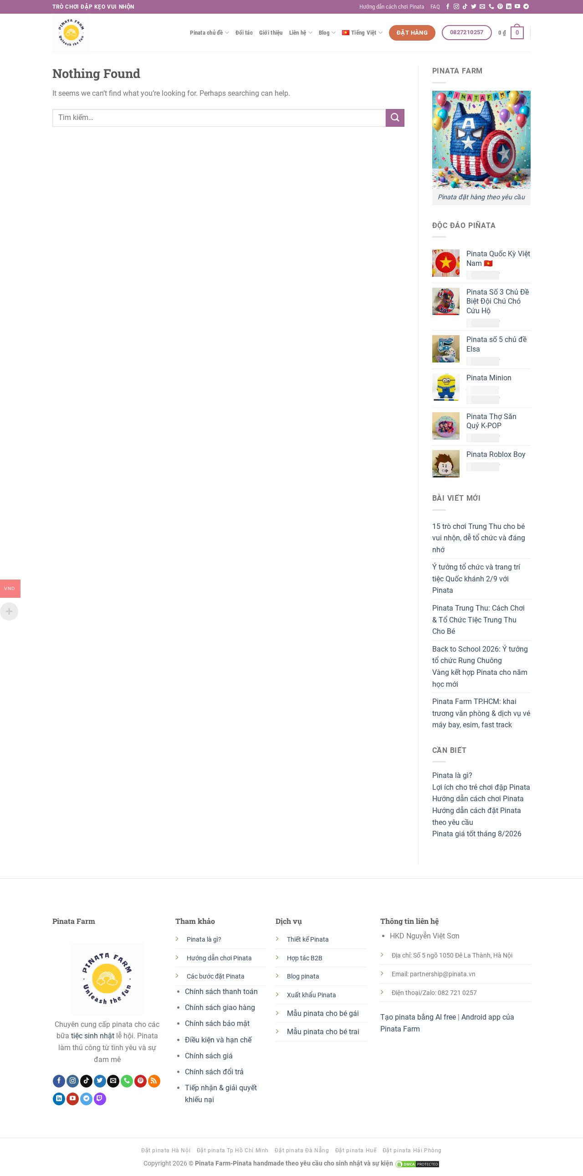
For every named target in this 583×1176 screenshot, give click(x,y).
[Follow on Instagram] (456, 7)
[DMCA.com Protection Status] (416, 1163)
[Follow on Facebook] (447, 7)
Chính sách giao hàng (220, 1007)
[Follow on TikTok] (465, 7)
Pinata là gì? (452, 775)
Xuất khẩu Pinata (311, 995)
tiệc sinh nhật (92, 1035)
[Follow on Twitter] (473, 7)
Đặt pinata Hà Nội (165, 1150)
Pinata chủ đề (206, 32)
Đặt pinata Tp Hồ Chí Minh (233, 1150)
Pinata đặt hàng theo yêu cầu (481, 197)
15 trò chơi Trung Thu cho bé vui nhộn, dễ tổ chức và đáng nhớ (478, 538)
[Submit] (395, 118)
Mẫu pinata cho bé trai (323, 1031)
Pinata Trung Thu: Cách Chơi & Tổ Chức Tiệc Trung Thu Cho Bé (478, 620)
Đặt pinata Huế (356, 1150)
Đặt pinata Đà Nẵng (302, 1150)
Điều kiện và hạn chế (218, 1040)
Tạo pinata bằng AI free (418, 1017)
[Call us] (491, 7)
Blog (324, 32)
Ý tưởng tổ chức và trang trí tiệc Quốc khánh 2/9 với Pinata (476, 579)
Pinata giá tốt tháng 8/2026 (477, 833)
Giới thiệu (271, 32)
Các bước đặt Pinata (216, 976)
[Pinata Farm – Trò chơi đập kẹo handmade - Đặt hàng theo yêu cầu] (97, 33)
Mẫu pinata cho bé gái (323, 1013)
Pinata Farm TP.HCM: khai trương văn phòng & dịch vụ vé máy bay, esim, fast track (481, 713)
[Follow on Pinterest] (500, 7)
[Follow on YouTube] (517, 7)
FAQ (435, 6)
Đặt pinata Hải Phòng (412, 1150)
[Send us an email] (482, 7)
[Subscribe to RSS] (154, 1081)
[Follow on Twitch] (100, 1099)
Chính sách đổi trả (214, 1071)
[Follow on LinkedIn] (508, 7)
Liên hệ (298, 32)
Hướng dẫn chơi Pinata (219, 958)
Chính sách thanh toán (221, 991)
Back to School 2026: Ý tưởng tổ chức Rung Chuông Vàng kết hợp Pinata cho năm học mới (480, 667)
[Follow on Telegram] (526, 7)
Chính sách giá (209, 1056)
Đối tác (244, 32)
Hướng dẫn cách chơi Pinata (391, 6)
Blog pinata (303, 976)
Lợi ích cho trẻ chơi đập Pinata (481, 787)
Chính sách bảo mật (217, 1023)
